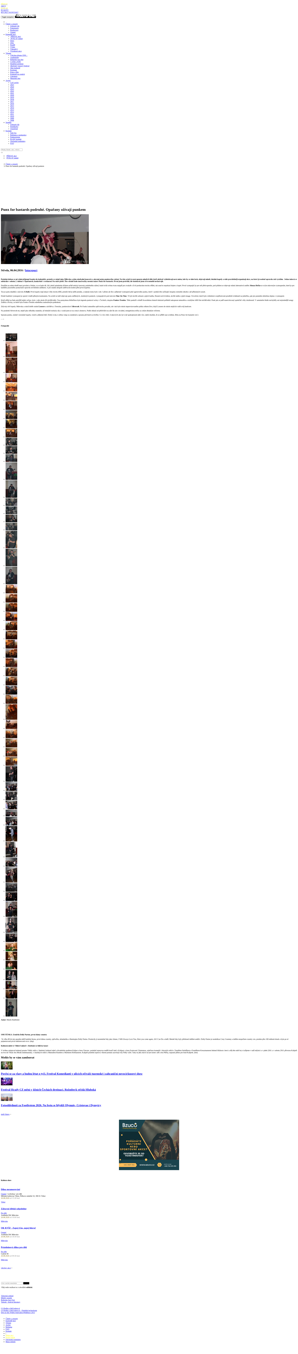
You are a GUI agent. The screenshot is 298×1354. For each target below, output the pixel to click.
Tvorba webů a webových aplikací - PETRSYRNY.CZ (39, 1350)
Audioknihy (14, 57)
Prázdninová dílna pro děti (14, 1247)
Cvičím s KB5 (15, 62)
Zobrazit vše (14, 26)
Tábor (3, 1202)
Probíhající (14, 127)
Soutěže (8, 122)
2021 (12, 93)
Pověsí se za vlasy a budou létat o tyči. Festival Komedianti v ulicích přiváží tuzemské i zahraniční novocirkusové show (71, 1073)
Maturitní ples (15, 78)
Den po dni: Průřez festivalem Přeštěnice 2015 (18, 1313)
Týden (12, 47)
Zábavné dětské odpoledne (13, 1208)
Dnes (12, 41)
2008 (12, 120)
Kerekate (13, 70)
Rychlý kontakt (15, 139)
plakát (17, 39)
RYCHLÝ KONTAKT (9, 12)
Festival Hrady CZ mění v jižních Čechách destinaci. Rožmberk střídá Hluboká (48, 1089)
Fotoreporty (14, 28)
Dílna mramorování (10, 1189)
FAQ (12, 143)
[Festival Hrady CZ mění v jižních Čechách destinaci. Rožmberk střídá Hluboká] (7, 1085)
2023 (12, 89)
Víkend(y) (14, 49)
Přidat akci (9, 1335)
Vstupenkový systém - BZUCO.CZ (14, 1352)
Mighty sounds (6, 1298)
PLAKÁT (4, 9)
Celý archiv (14, 83)
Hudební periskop (16, 64)
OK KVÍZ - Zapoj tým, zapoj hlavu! (18, 1228)
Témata (8, 53)
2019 (12, 97)
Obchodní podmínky (17, 141)
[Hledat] (2, 152)
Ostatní (12, 32)
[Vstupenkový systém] (149, 1169)
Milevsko (4, 1221)
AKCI (4, 5)
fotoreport (31, 270)
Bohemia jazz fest (16, 60)
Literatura (13, 76)
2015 (12, 106)
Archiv (8, 81)
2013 (12, 110)
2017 (12, 101)
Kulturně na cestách (17, 74)
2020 (12, 95)
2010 (12, 116)
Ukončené (14, 129)
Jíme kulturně (15, 68)
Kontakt (9, 131)
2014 (12, 108)
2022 (12, 91)
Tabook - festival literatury (10, 1302)
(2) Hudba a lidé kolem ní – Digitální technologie (19, 1310)
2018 (12, 99)
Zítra (12, 43)
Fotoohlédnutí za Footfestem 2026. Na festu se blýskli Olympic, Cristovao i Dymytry (51, 1105)
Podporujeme (15, 137)
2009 (12, 118)
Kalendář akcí (11, 34)
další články (5, 1114)
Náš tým (13, 133)
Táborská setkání (7, 1296)
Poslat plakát (10, 1338)
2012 (12, 112)
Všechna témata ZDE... (18, 55)
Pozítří (12, 45)
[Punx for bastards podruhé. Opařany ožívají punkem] (11, 340)
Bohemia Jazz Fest (8, 1300)
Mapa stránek (10, 1342)
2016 (12, 104)
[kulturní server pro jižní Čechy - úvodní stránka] (25, 17)
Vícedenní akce (16, 51)
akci (16, 37)
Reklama (9, 1327)
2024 (12, 87)
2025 (12, 85)
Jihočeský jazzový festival (19, 66)
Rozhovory (14, 30)
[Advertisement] (149, 185)
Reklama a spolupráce (18, 135)
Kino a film (14, 72)
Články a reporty (12, 24)
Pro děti (4, 1213)
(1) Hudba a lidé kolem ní (10, 1308)
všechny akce (6, 1268)
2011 (12, 114)
